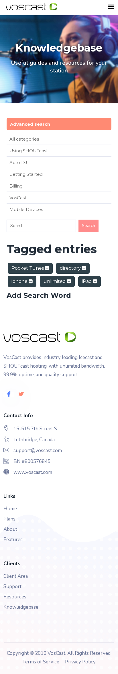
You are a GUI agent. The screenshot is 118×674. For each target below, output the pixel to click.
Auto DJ (18, 162)
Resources (14, 597)
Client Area (15, 576)
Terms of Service (40, 662)
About (10, 529)
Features (13, 539)
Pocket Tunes (28, 268)
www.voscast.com (32, 472)
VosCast (17, 197)
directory (71, 268)
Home (10, 508)
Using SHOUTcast (28, 150)
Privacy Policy (80, 662)
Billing (16, 186)
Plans (9, 519)
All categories (24, 139)
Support (12, 586)
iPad (87, 281)
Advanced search (30, 124)
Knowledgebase (20, 607)
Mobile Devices (26, 209)
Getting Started (26, 174)
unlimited (55, 281)
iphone (20, 281)
